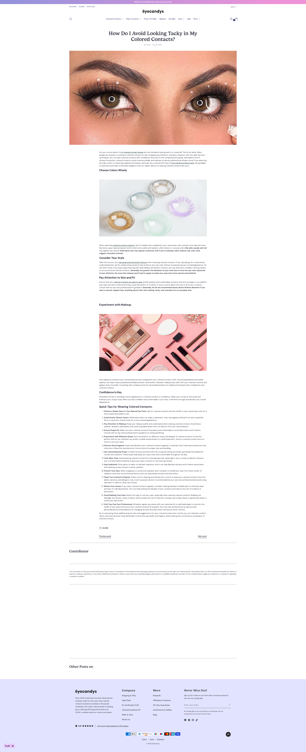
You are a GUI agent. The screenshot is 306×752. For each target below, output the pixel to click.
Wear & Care (127, 714)
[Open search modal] (70, 18)
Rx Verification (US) (130, 705)
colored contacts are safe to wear (128, 282)
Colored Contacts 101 (131, 710)
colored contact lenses (133, 152)
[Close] (13, 746)
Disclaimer (160, 739)
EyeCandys (155, 744)
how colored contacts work (182, 163)
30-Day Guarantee (161, 705)
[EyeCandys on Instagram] (193, 720)
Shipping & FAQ (129, 695)
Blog (155, 714)
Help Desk (126, 700)
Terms (152, 739)
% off (7, 746)
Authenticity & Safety (162, 710)
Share (105, 528)
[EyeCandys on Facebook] (185, 720)
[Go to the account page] (230, 18)
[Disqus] (153, 621)
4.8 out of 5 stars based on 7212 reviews (112, 726)
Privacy (144, 739)
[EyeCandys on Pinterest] (189, 720)
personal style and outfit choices (133, 262)
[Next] (178, 2)
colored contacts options (123, 245)
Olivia (148, 45)
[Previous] (127, 2)
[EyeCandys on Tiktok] (197, 720)
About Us (126, 719)
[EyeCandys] (153, 11)
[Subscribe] (229, 705)
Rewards (157, 695)
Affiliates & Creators (162, 700)
